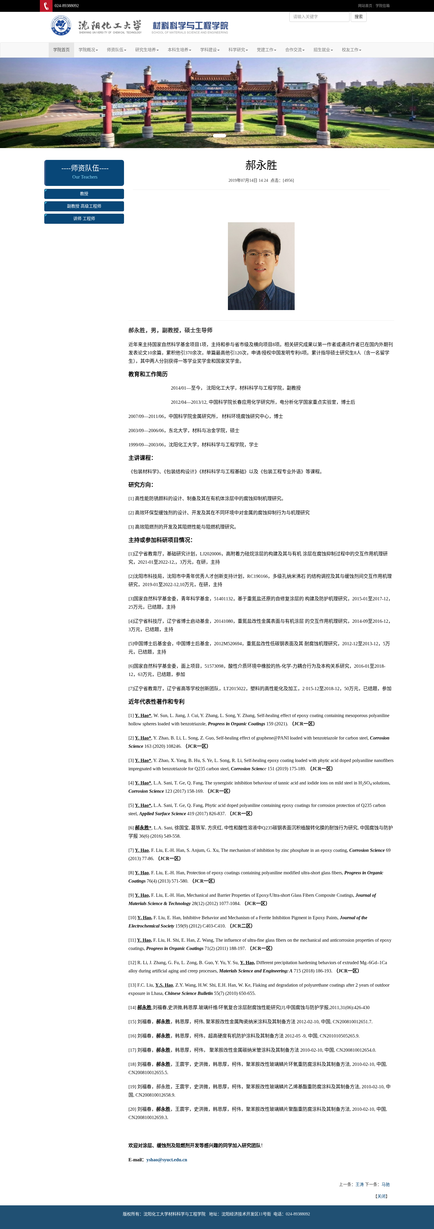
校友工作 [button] (350, 50)
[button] (32, 103)
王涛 (359, 1184)
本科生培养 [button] (178, 50)
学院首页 (63, 49)
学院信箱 (383, 6)
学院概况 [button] (87, 50)
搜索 (359, 16)
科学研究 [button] (237, 50)
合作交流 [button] (293, 50)
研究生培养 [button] (145, 50)
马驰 (385, 1184)
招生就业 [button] (322, 50)
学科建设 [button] (208, 50)
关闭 (381, 1196)
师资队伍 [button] (115, 50)
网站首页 (365, 6)
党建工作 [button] (265, 50)
